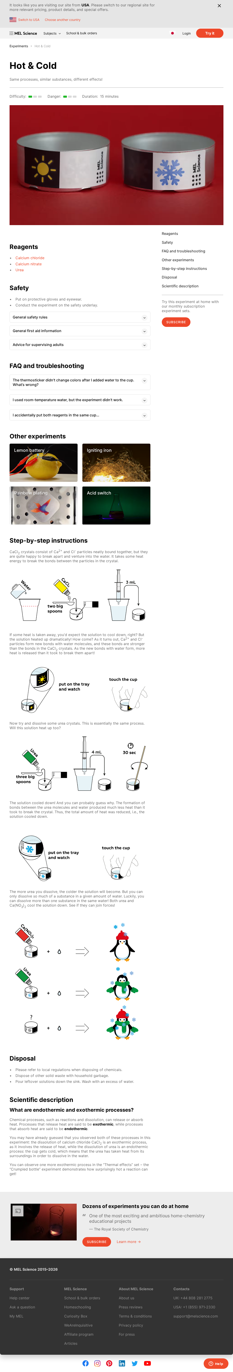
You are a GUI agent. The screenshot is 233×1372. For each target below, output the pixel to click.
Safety (167, 242)
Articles (70, 1343)
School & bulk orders (81, 33)
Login (186, 33)
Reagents (170, 233)
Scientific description (180, 286)
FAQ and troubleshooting (183, 251)
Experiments (19, 46)
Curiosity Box (75, 1316)
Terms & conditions (135, 1316)
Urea (19, 270)
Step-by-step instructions (184, 268)
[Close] (219, 6)
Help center (20, 1298)
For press (127, 1334)
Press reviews (130, 1307)
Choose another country (63, 20)
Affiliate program (79, 1334)
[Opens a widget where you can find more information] (215, 1364)
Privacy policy (131, 1325)
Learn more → (129, 1241)
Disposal (169, 277)
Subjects (49, 33)
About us (126, 1298)
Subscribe (176, 322)
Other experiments (178, 260)
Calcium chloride (29, 258)
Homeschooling (77, 1307)
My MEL (16, 1316)
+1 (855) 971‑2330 (199, 1307)
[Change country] (172, 33)
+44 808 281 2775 (196, 1298)
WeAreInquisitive (78, 1325)
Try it (209, 33)
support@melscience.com (195, 1316)
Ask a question (22, 1307)
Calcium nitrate (28, 264)
